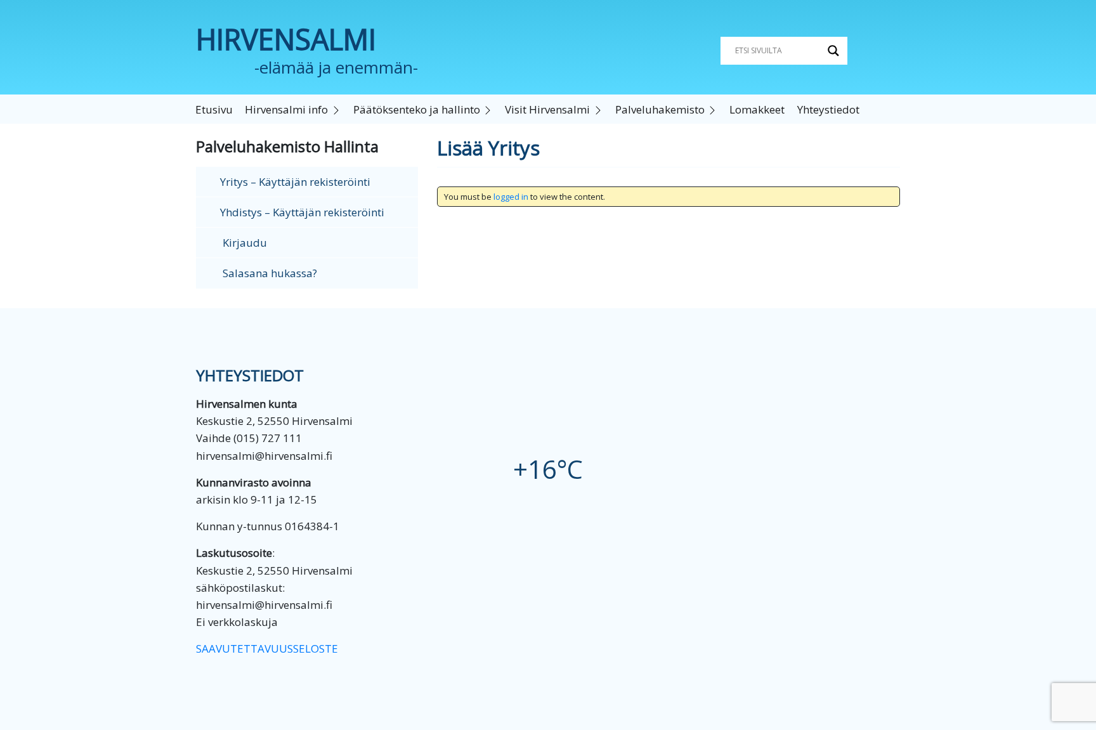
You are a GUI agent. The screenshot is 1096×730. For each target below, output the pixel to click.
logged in (510, 196)
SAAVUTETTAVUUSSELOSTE (267, 648)
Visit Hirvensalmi (547, 109)
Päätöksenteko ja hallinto (416, 109)
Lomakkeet (757, 109)
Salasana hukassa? (268, 273)
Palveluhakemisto (660, 109)
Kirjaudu (243, 242)
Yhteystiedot (828, 109)
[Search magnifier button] (833, 51)
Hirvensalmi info (286, 109)
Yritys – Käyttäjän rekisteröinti (295, 181)
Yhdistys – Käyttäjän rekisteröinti (302, 212)
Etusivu (214, 109)
